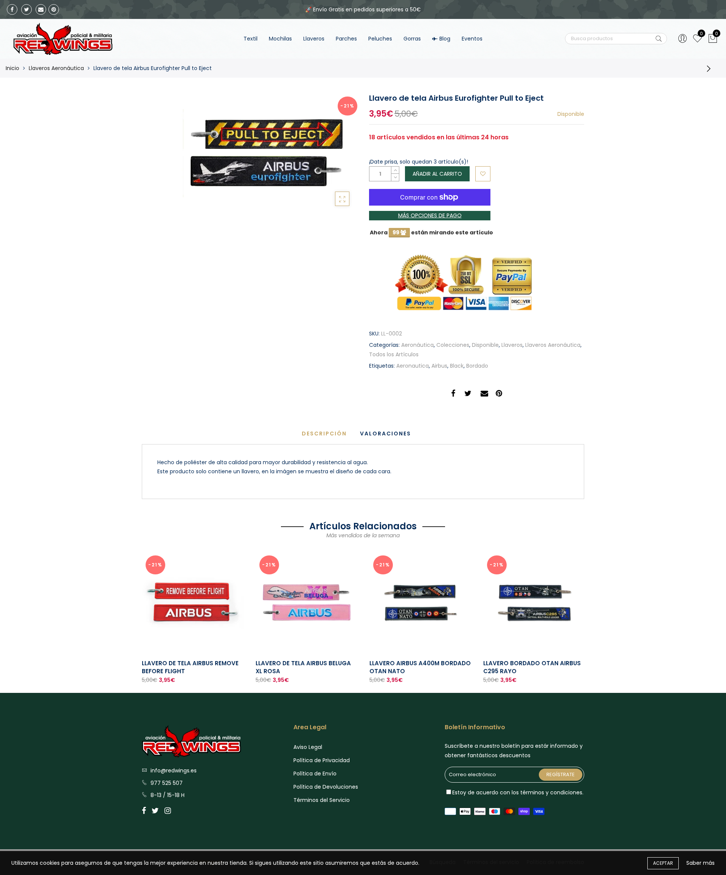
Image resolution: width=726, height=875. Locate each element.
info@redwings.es (173, 770)
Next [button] (584, 616)
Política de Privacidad (321, 760)
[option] (193, 618)
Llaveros (313, 38)
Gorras (412, 38)
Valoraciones (385, 433)
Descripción (324, 433)
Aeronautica (412, 366)
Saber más (700, 863)
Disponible (485, 345)
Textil (251, 38)
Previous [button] (141, 616)
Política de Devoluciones (325, 787)
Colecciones (452, 345)
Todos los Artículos (394, 354)
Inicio (12, 68)
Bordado (477, 366)
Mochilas (280, 38)
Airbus (439, 366)
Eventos (472, 38)
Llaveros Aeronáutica (56, 68)
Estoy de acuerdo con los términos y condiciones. (517, 792)
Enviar (658, 38)
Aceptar (663, 863)
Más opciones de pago (430, 215)
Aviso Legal (307, 747)
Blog (444, 38)
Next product (710, 68)
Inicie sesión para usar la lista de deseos (482, 173)
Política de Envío (315, 773)
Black (457, 366)
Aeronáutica (417, 345)
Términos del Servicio (321, 800)
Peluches (380, 38)
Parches (346, 38)
